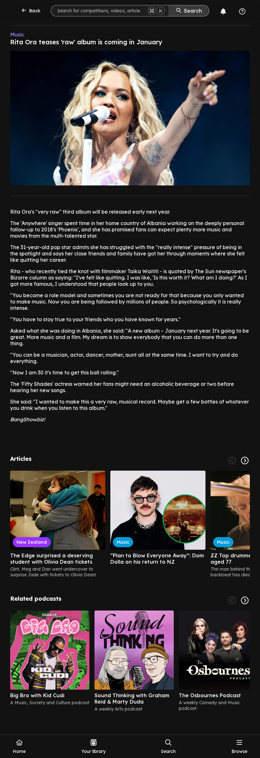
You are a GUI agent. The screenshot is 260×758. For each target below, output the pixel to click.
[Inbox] (223, 11)
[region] (130, 524)
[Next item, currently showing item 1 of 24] (245, 460)
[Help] (242, 11)
